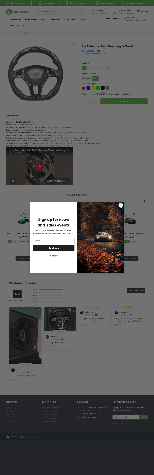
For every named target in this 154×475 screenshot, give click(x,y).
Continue (53, 247)
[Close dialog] (121, 205)
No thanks (53, 255)
